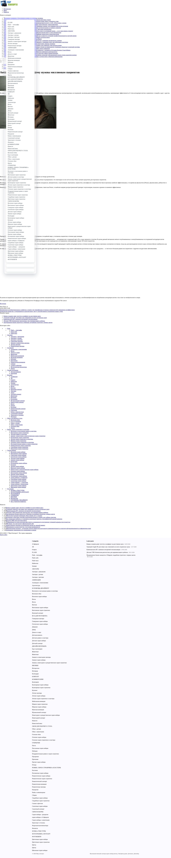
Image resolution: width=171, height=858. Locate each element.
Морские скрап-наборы (18, 468)
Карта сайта (3, 534)
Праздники (14, 360)
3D (11, 378)
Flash (8, 328)
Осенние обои (15, 426)
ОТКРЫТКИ (15, 495)
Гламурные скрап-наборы (18, 455)
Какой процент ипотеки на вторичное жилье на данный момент (25, 525)
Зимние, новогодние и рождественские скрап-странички (28, 436)
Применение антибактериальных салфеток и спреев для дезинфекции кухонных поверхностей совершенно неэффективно (37, 310)
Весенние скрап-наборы (18, 452)
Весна (12, 351)
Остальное (10, 489)
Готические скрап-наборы (18, 456)
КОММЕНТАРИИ (37, 679)
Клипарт (9, 375)
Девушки (13, 391)
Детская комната (16, 372)
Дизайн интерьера (12, 370)
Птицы (13, 405)
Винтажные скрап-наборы (19, 453)
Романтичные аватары (17, 346)
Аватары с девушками (17, 336)
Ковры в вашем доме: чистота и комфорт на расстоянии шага (22, 316)
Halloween (14, 381)
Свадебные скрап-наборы (18, 479)
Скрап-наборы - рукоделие (40, 814)
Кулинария (14, 399)
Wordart (13, 383)
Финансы (13, 416)
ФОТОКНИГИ (15, 493)
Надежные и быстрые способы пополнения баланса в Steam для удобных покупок (31, 517)
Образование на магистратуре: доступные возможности (23, 527)
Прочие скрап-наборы (17, 474)
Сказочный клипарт (17, 413)
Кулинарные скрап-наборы (19, 463)
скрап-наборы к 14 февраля (19, 477)
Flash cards (14, 331)
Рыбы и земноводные (17, 412)
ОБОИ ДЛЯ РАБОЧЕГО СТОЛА (42, 726)
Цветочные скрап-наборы (18, 485)
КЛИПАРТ (35, 676)
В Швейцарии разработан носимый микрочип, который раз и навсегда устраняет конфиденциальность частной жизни (40, 35)
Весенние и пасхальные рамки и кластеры (23, 431)
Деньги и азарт (15, 352)
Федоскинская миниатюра (19, 367)
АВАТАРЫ (35, 569)
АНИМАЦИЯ (36, 580)
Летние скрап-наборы (17, 466)
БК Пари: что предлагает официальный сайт (20, 523)
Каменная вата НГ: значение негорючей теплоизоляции (20, 319)
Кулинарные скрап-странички (20, 437)
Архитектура (15, 384)
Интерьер (13, 397)
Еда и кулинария (16, 421)
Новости (6, 12)
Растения (13, 407)
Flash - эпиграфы (37, 555)
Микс (5, 10)
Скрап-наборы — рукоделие (19, 482)
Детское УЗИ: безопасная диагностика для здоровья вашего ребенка (24, 321)
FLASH (34, 552)
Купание (13, 464)
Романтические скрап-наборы (41, 776)
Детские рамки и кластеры (19, 434)
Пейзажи (13, 359)
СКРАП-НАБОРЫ (37, 812)
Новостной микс (37, 723)
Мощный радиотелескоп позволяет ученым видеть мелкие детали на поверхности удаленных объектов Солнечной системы (42, 47)
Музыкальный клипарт (18, 400)
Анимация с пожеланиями (19, 349)
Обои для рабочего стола (14, 418)
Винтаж (13, 388)
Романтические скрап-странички (21, 445)
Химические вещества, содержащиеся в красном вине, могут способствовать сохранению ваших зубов (31, 311)
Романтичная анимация (18, 362)
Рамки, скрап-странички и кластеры (18, 429)
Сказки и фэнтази (16, 365)
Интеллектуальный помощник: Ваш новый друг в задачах (24, 515)
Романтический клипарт (18, 408)
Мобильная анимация (17, 356)
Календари (14, 461)
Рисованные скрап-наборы (19, 476)
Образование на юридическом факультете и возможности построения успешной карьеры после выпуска (38, 522)
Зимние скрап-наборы (17, 460)
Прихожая (14, 373)
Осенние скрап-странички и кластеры (22, 442)
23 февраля (14, 376)
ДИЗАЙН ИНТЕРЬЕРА (39, 646)
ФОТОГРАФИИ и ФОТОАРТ (20, 492)
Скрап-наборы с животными (19, 484)
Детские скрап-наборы (17, 458)
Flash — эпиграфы (16, 330)
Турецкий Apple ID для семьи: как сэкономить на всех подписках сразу (25, 317)
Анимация (10, 348)
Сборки (13, 364)
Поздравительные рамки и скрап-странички (24, 444)
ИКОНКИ (14, 497)
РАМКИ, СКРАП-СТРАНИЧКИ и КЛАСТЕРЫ (46, 767)
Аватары (9, 335)
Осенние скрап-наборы (18, 471)
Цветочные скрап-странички (19, 448)
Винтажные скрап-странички (20, 432)
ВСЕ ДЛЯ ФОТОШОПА (18, 501)
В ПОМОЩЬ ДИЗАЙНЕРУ (19, 500)
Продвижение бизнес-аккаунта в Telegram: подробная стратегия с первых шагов (28, 322)
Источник (3, 303)
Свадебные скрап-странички (19, 447)
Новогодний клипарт (17, 402)
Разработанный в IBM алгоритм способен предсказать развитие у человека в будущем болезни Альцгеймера (37, 50)
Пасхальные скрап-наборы (19, 473)
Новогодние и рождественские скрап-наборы (24, 469)
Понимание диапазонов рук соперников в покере (21, 530)
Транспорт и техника (17, 415)
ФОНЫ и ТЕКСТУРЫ (17, 490)
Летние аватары (15, 344)
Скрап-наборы (11, 450)
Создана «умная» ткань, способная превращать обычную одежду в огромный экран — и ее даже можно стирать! (38, 31)
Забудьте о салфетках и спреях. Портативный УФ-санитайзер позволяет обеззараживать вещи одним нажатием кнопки (40, 55)
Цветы (13, 368)
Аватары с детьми (16, 338)
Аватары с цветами (16, 340)
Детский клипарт (16, 394)
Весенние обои (15, 420)
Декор (12, 392)
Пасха (12, 404)
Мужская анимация (17, 357)
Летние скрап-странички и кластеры (22, 439)
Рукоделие (14, 410)
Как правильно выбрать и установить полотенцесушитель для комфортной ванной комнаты (34, 519)
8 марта (13, 380)
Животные (14, 354)
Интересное (7, 9)
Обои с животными (17, 424)
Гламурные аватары (17, 341)
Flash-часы (14, 333)
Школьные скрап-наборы (18, 487)
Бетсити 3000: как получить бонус (16, 520)
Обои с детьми (15, 423)
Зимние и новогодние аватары (20, 343)
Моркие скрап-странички (18, 440)
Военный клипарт (16, 389)
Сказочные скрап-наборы (18, 481)
